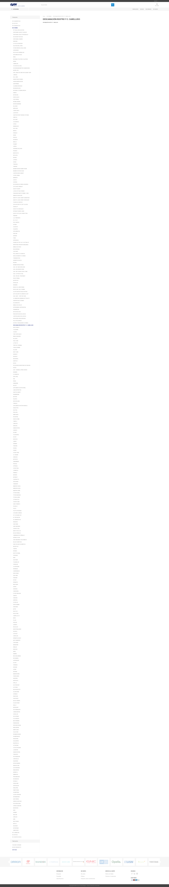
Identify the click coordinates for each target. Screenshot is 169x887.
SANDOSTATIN (16, 428)
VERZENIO (15, 555)
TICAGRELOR (16, 562)
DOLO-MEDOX (16, 222)
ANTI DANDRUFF (16, 640)
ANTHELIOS (15, 280)
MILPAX (15, 262)
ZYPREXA (15, 466)
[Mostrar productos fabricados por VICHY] (53, 862)
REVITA (14, 385)
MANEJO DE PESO (17, 247)
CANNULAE (15, 63)
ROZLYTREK (15, 613)
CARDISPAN (15, 591)
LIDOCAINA (15, 642)
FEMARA (15, 443)
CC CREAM (15, 454)
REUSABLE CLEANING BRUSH (19, 90)
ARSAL (14, 61)
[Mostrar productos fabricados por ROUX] (66, 862)
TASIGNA (15, 445)
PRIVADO (15, 150)
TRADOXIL (15, 164)
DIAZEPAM (15, 761)
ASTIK (14, 609)
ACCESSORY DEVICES (18, 36)
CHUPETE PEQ (16, 528)
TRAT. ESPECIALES (17, 334)
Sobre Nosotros (60, 878)
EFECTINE (15, 128)
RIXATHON (15, 696)
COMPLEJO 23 (16, 615)
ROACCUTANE (16, 419)
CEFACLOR (15, 714)
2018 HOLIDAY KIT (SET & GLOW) (20, 204)
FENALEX (15, 133)
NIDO (14, 810)
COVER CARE (16, 452)
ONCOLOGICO (16, 97)
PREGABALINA (16, 776)
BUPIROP (15, 475)
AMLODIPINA (16, 727)
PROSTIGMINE (16, 604)
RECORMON (15, 658)
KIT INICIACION (16, 517)
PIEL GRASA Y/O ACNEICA (19, 253)
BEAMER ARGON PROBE (18, 264)
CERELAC (15, 817)
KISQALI (15, 448)
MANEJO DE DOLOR (17, 305)
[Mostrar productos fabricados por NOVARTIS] (141, 862)
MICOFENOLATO (16, 689)
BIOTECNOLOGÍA (17, 311)
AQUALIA (15, 356)
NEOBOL (15, 157)
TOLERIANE (15, 329)
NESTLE (15, 823)
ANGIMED (15, 285)
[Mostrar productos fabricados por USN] (15, 862)
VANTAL (15, 595)
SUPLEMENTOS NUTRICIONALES (20, 405)
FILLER (14, 620)
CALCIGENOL (16, 99)
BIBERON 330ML (16, 490)
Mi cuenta (157, 5)
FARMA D (15, 472)
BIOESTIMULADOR (17, 629)
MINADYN (15, 177)
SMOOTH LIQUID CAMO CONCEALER (21, 200)
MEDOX (14, 130)
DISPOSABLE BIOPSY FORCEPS (20, 32)
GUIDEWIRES (16, 50)
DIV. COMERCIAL (15, 832)
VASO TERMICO (16, 504)
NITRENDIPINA (16, 796)
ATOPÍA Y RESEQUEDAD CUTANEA (20, 323)
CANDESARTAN (16, 711)
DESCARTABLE (16, 249)
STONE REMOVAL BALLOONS (19, 48)
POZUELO (15, 506)
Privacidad (59, 876)
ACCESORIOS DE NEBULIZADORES (20, 184)
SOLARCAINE (16, 691)
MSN (14, 557)
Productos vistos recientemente (88, 878)
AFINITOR (15, 439)
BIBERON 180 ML (17, 486)
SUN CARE (15, 575)
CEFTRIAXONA (16, 767)
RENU (14, 57)
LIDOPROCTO (16, 479)
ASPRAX (15, 235)
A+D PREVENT (16, 685)
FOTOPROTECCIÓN (17, 65)
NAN (14, 819)
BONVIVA (15, 649)
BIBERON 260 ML (17, 488)
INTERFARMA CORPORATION (19, 307)
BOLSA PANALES (17, 533)
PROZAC (15, 463)
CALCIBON (15, 251)
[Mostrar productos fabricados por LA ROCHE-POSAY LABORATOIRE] (129, 862)
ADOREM (15, 671)
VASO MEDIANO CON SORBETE (20, 539)
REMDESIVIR (16, 126)
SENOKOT (15, 354)
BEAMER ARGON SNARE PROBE (20, 168)
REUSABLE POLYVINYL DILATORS (20, 59)
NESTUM (15, 814)
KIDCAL (15, 367)
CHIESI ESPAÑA (16, 347)
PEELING (15, 622)
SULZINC (15, 349)
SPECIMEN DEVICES (17, 54)
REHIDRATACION (16, 88)
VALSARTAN (16, 741)
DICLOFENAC (16, 716)
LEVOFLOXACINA (17, 794)
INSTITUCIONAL (16, 553)
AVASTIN (15, 425)
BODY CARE (15, 352)
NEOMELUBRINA (16, 101)
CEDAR (14, 669)
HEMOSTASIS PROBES (18, 79)
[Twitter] (132, 874)
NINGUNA (15, 41)
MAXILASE (15, 108)
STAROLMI (15, 564)
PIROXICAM (15, 783)
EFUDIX (14, 580)
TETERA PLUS (16, 499)
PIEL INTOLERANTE (17, 320)
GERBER (15, 812)
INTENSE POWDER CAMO (18, 211)
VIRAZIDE (15, 597)
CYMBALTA (15, 470)
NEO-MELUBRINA (17, 656)
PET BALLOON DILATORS (18, 30)
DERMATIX (15, 582)
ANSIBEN (15, 372)
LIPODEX (15, 159)
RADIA (14, 381)
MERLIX (15, 141)
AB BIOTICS (15, 546)
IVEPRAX (15, 182)
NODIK (14, 135)
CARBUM (15, 166)
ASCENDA (15, 825)
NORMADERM (16, 394)
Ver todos (14, 849)
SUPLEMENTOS (16, 231)
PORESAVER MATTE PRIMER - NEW (21, 193)
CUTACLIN (15, 602)
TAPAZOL (15, 403)
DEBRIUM (15, 215)
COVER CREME (16, 175)
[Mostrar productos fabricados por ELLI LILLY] (154, 862)
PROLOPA (15, 412)
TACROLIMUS (16, 676)
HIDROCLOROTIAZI (17, 801)
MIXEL (14, 651)
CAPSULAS (15, 635)
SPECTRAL (15, 376)
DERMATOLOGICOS (17, 260)
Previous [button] (9, 862)
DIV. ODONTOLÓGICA (16, 837)
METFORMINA (16, 720)
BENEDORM (15, 644)
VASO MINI (15, 524)
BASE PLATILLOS (17, 530)
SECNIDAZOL (16, 779)
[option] (15, 862)
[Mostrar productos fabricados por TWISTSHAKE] (40, 862)
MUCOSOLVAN (16, 401)
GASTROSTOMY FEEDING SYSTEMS (21, 115)
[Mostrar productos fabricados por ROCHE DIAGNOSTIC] (103, 862)
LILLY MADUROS (16, 217)
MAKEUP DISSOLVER (17, 195)
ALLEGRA (15, 106)
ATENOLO (15, 781)
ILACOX (15, 179)
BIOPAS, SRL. (16, 70)
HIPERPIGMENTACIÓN (18, 81)
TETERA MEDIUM (17, 495)
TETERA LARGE (16, 497)
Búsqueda (59, 874)
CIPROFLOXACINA (17, 805)
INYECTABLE (16, 573)
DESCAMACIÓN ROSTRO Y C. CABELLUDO (23, 325)
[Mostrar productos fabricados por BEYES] (28, 862)
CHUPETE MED (16, 501)
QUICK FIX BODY (16, 188)
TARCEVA (15, 423)
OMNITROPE (16, 830)
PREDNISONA (16, 723)
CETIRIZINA (15, 745)
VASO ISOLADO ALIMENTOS (19, 544)
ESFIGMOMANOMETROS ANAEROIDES (21, 68)
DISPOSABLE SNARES (18, 39)
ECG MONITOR (16, 302)
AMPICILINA (16, 729)
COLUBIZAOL (16, 434)
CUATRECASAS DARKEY (18, 173)
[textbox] (75, 4)
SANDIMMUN (16, 461)
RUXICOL (15, 137)
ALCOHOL (15, 338)
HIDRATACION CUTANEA (18, 300)
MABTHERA (15, 414)
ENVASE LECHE (16, 537)
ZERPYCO (15, 361)
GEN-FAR (15, 233)
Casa (44, 16)
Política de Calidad (109, 874)
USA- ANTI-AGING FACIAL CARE (20, 271)
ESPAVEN (15, 589)
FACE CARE (15, 340)
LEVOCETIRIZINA (17, 747)
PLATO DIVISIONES (17, 510)
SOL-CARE (15, 77)
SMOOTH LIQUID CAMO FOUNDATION (21, 197)
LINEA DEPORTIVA (17, 390)
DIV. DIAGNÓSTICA (16, 21)
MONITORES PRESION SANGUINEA (20, 244)
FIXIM (14, 238)
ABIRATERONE (16, 673)
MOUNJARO (15, 707)
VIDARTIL (15, 624)
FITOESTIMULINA (17, 593)
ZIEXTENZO (15, 698)
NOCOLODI (15, 627)
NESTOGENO (16, 821)
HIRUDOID (15, 457)
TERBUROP (15, 483)
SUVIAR (15, 224)
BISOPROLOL (16, 743)
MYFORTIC (15, 459)
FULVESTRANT (16, 703)
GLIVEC (15, 662)
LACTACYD (15, 112)
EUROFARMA (16, 83)
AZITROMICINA (16, 756)
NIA (14, 378)
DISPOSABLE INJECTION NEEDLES (20, 34)
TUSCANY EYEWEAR (16, 845)
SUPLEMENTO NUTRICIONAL (19, 387)
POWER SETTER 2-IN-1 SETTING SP (21, 242)
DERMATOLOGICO (17, 638)
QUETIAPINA (16, 799)
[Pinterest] (134, 874)
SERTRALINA (16, 785)
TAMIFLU (15, 421)
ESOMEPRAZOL (16, 736)
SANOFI (15, 92)
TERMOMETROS (16, 258)
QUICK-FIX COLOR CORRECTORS (20, 213)
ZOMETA (15, 430)
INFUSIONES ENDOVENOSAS (19, 318)
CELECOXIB (15, 732)
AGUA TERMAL (16, 278)
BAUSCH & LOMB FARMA (18, 287)
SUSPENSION (16, 660)
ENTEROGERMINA (17, 103)
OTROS (14, 124)
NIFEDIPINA (15, 738)
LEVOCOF (15, 633)
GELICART (15, 119)
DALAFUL (15, 399)
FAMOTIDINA (16, 790)
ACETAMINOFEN (16, 709)
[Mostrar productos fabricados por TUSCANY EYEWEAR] (91, 862)
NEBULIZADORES (17, 336)
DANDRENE (15, 383)
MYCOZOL (15, 155)
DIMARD (15, 653)
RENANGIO (15, 568)
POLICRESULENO (17, 803)
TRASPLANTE (16, 110)
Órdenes (83, 876)
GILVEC (14, 437)
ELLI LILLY (15, 220)
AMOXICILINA (16, 765)
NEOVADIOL (15, 358)
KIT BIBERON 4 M (17, 519)
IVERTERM (15, 606)
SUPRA (14, 586)
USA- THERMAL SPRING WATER (20, 369)
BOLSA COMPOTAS (17, 542)
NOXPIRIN (15, 678)
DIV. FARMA (15, 27)
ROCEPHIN (15, 416)
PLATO (14, 508)
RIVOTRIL (15, 410)
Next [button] (159, 862)
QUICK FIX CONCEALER (18, 209)
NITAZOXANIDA (16, 763)
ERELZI (14, 705)
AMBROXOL (15, 774)
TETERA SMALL (16, 492)
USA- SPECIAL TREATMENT (19, 276)
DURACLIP (15, 206)
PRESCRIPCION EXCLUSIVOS (19, 314)
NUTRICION (15, 95)
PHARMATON (16, 309)
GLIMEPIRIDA (16, 792)
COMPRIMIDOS (16, 571)
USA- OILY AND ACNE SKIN (19, 267)
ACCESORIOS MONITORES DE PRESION (21, 365)
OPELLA (15, 682)
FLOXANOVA (16, 374)
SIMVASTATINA (16, 752)
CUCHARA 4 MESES (17, 513)
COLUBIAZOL (16, 121)
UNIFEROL (15, 600)
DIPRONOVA (15, 240)
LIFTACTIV (15, 343)
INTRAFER (15, 139)
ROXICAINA (15, 481)
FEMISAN (15, 577)
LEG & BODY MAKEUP (18, 186)
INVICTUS (15, 611)
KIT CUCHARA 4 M (17, 515)
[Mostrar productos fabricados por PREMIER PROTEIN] (78, 862)
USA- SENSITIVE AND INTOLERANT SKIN (22, 72)
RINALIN (15, 647)
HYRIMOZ (15, 694)
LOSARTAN (15, 749)
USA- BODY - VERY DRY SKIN (19, 296)
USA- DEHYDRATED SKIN (18, 269)
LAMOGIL (15, 74)
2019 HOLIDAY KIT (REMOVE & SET (20, 293)
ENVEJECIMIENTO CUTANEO (19, 255)
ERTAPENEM (16, 828)
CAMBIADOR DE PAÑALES (18, 535)
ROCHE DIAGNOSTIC (16, 847)
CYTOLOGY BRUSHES (18, 43)
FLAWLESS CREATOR (17, 202)
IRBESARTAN (16, 770)
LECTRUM (15, 687)
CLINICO (15, 331)
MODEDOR (15, 521)
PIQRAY (15, 450)
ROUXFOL (15, 631)
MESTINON (15, 584)
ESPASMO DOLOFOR (17, 148)
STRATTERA (16, 468)
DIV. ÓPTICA (14, 834)
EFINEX (14, 162)
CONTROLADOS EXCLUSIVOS (19, 316)
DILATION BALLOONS (18, 45)
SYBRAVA (15, 665)
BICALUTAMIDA (16, 700)
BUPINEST (15, 477)
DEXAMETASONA (17, 734)
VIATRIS (15, 548)
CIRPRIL (15, 146)
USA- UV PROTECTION (18, 273)
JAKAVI (15, 441)
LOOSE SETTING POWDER (18, 191)
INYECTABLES (16, 327)
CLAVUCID (15, 226)
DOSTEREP (15, 559)
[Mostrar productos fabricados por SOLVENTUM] (116, 862)
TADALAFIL (15, 754)
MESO (14, 618)
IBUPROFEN (15, 808)
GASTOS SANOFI (17, 392)
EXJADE (15, 432)
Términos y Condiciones (110, 876)
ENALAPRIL (15, 787)
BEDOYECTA (16, 153)
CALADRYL (15, 229)
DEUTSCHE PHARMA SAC (18, 52)
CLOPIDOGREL (16, 566)
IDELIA (14, 363)
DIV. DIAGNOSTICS (16, 25)
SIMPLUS (15, 117)
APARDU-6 (15, 772)
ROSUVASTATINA (17, 725)
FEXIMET (15, 144)
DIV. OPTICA (14, 23)
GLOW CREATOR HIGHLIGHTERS (20, 291)
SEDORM (15, 667)
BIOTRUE (15, 396)
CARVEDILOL (16, 758)
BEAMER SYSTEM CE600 (18, 171)
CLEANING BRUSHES (17, 86)
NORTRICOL (15, 680)
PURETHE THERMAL (17, 345)
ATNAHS (15, 551)
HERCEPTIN (15, 407)
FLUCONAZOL (16, 718)
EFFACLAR (15, 282)
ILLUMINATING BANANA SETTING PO (21, 298)
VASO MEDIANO (16, 526)
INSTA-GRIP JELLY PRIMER (19, 289)
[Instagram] (137, 874)
